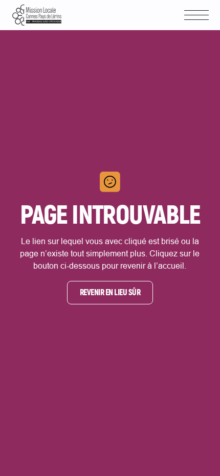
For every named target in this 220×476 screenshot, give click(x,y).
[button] (196, 15)
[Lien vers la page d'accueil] (36, 15)
